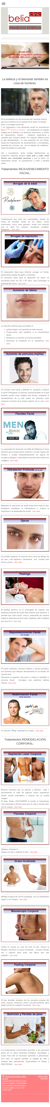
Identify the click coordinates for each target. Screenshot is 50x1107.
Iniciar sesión (43, 1076)
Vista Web (44, 1078)
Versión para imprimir (13, 1077)
